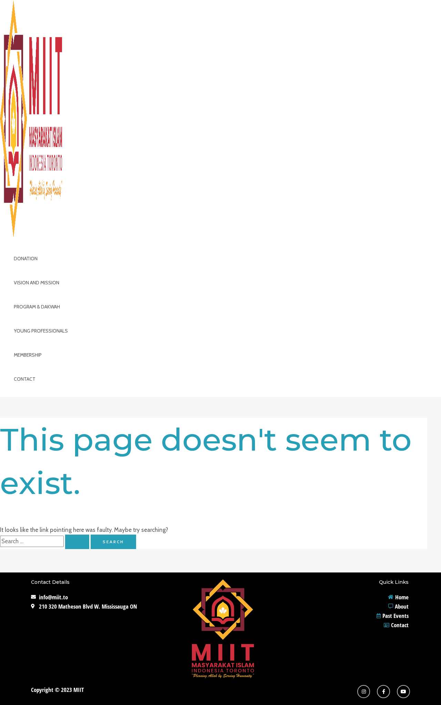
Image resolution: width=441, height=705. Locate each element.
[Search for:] (45, 541)
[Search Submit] (77, 542)
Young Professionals (41, 331)
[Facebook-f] (383, 691)
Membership (28, 355)
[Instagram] (363, 691)
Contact (24, 379)
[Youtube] (403, 691)
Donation (26, 258)
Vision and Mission (36, 283)
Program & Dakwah (37, 307)
